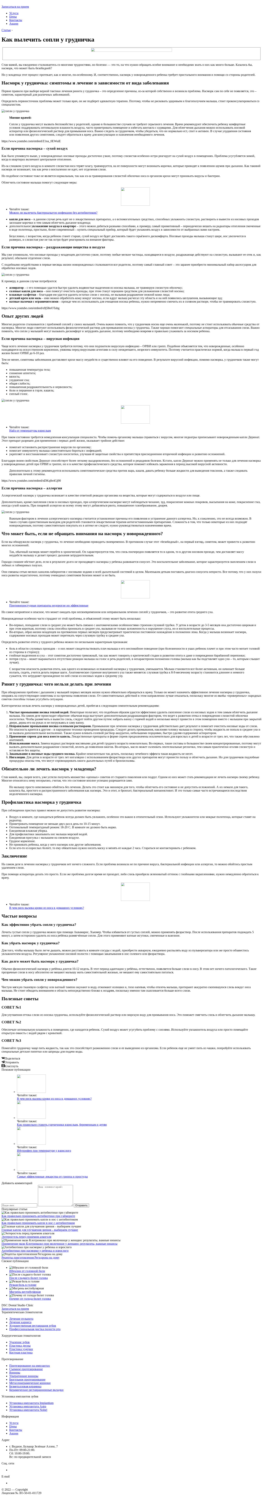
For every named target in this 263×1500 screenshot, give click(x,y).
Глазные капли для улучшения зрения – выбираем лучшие (40, 1229)
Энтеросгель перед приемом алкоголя (26, 1236)
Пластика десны (20, 1345)
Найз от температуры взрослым (30, 430)
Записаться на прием (15, 6)
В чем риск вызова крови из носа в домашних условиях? (46, 907)
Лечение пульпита (21, 1318)
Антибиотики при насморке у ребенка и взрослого (35, 1250)
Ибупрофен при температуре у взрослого (44, 1150)
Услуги (13, 13)
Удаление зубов (19, 1342)
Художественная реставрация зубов (32, 1325)
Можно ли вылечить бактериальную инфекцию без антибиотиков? (53, 212)
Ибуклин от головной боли (27, 1271)
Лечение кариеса (20, 1322)
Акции (13, 23)
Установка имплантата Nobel (28, 1410)
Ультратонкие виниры (23, 1376)
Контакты (15, 20)
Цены (13, 16)
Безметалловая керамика (25, 1386)
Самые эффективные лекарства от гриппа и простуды (52, 1176)
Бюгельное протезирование (27, 1379)
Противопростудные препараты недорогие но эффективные (48, 605)
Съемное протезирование (26, 1369)
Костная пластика (21, 1352)
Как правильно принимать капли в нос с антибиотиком (38, 1223)
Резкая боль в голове (22, 1284)
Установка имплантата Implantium (31, 1403)
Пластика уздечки (21, 1349)
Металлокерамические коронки (30, 1383)
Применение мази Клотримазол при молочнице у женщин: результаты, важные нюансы (59, 1243)
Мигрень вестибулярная (25, 1291)
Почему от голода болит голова (30, 1298)
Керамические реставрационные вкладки (36, 1390)
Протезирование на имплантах (29, 1365)
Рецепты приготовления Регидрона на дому (30, 1257)
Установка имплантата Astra (27, 1406)
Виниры (14, 1372)
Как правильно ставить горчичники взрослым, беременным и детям (62, 1124)
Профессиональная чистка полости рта (34, 1329)
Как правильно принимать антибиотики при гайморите (38, 1216)
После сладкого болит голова (28, 1278)
